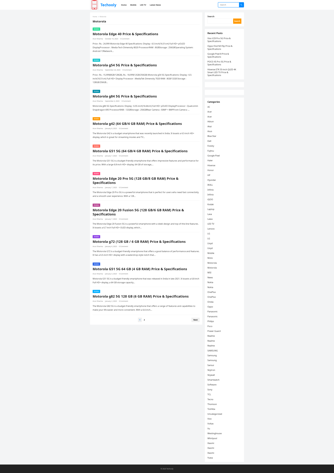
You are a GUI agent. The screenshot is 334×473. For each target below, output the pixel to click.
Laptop (210, 209)
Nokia (210, 282)
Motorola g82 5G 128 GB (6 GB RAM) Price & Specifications (141, 296)
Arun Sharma (98, 39)
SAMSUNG (212, 350)
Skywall (211, 375)
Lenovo (211, 228)
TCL (209, 394)
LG (208, 233)
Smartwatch (213, 379)
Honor (210, 170)
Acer (209, 111)
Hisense (211, 165)
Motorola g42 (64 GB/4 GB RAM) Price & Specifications (137, 123)
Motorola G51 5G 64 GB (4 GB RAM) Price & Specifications (140, 269)
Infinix (210, 189)
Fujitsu (210, 150)
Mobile (96, 29)
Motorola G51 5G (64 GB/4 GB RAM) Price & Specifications (140, 151)
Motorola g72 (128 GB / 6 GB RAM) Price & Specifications (139, 241)
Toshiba (211, 409)
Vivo (209, 418)
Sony (209, 389)
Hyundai (211, 180)
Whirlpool (212, 438)
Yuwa (210, 457)
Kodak (210, 204)
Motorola (212, 262)
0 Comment (124, 39)
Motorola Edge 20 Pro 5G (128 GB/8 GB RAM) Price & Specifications (135, 180)
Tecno (210, 399)
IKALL (210, 184)
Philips (210, 321)
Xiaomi (210, 443)
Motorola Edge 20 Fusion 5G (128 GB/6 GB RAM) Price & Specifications (138, 212)
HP (208, 175)
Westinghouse (214, 433)
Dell (209, 141)
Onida (210, 301)
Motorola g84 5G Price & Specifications (125, 96)
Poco (209, 326)
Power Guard (214, 331)
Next (195, 320)
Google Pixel (213, 155)
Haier (210, 160)
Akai (209, 126)
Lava (209, 214)
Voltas (210, 423)
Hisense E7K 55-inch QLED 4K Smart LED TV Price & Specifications (221, 72)
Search (210, 16)
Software (211, 384)
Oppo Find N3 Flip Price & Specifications (219, 47)
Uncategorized (214, 414)
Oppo (210, 306)
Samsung (212, 355)
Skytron (211, 370)
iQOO (210, 199)
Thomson (212, 404)
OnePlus (211, 292)
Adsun (210, 121)
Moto (210, 258)
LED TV (210, 223)
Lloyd (210, 243)
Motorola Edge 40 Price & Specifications (125, 34)
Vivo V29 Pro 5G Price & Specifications (219, 40)
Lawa (210, 219)
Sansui (210, 365)
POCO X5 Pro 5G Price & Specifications (219, 63)
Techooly (108, 4)
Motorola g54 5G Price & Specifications (125, 65)
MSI (209, 272)
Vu (208, 428)
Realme (211, 335)
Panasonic (212, 311)
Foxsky (210, 145)
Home (95, 17)
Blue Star (211, 136)
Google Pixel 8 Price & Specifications (218, 55)
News (210, 277)
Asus (209, 131)
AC (208, 106)
